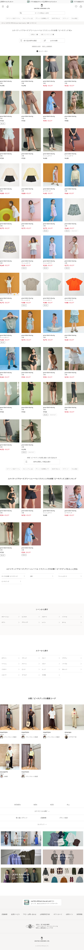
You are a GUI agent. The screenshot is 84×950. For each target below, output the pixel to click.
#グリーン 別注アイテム (13, 18)
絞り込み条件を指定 (30, 41)
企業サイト (69, 914)
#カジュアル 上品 (28, 18)
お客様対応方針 (45, 914)
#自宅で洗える (56, 18)
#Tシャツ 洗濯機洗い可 (42, 18)
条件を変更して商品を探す (42, 462)
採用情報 (79, 914)
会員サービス (15, 914)
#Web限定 (74, 18)
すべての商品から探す (42, 13)
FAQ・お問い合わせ (29, 914)
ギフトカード (58, 914)
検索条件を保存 (36, 46)
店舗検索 (4, 914)
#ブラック (66, 18)
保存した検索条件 (47, 46)
